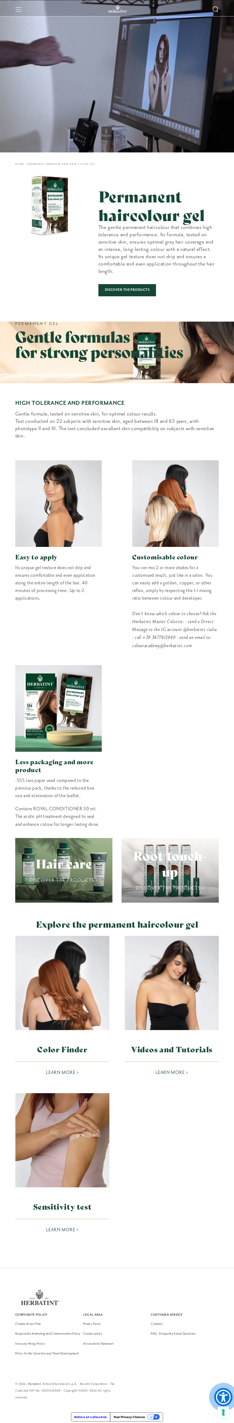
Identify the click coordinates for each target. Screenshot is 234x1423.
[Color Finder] (62, 983)
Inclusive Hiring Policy (29, 1344)
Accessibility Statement (98, 1344)
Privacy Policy (92, 1324)
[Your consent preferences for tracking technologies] (223, 1412)
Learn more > (62, 1072)
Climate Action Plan (28, 1324)
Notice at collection (90, 1417)
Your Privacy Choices (129, 1417)
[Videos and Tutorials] (172, 983)
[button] (215, 9)
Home (19, 164)
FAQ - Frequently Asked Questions (173, 1334)
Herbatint (34, 1384)
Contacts (157, 1324)
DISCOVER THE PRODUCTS (127, 290)
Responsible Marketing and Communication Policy (47, 1334)
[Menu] (19, 9)
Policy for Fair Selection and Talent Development (47, 1353)
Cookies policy (92, 1334)
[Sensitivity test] (62, 1140)
